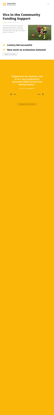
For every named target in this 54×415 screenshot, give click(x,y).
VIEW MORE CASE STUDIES (27, 104)
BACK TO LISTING (10, 54)
